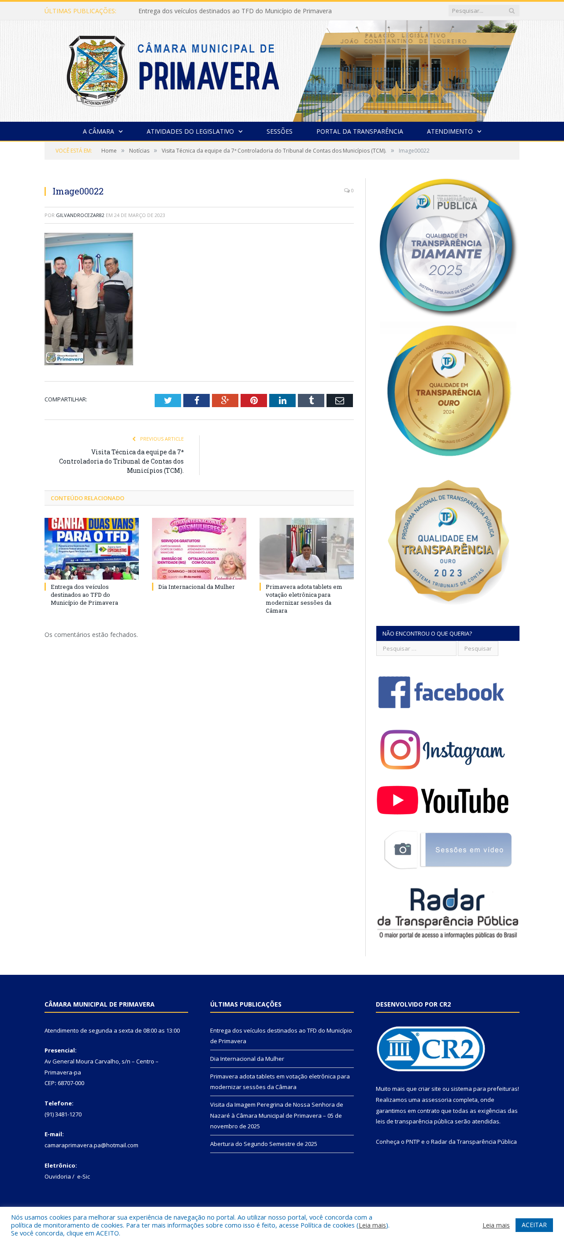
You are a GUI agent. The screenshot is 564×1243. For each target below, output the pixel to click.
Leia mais (372, 1225)
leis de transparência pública (414, 1121)
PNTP (413, 1142)
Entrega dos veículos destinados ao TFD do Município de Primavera (84, 595)
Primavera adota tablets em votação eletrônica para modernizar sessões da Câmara (304, 599)
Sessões (280, 131)
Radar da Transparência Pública (474, 1142)
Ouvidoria (58, 1176)
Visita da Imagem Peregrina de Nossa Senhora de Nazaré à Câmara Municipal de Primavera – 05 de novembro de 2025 (276, 1115)
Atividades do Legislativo (190, 131)
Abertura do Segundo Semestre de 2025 (263, 1144)
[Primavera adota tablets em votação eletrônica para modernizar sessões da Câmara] (307, 549)
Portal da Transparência (359, 131)
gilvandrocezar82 (80, 215)
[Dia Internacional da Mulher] (199, 549)
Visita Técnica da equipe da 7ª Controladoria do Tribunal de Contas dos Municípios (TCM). (121, 461)
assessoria (437, 1100)
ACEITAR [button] (534, 1225)
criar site (429, 1089)
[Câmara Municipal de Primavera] (282, 69)
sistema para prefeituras (484, 1089)
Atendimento (450, 131)
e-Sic (83, 1176)
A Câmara (98, 131)
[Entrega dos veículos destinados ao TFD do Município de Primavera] (92, 549)
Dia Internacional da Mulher (177, 11)
